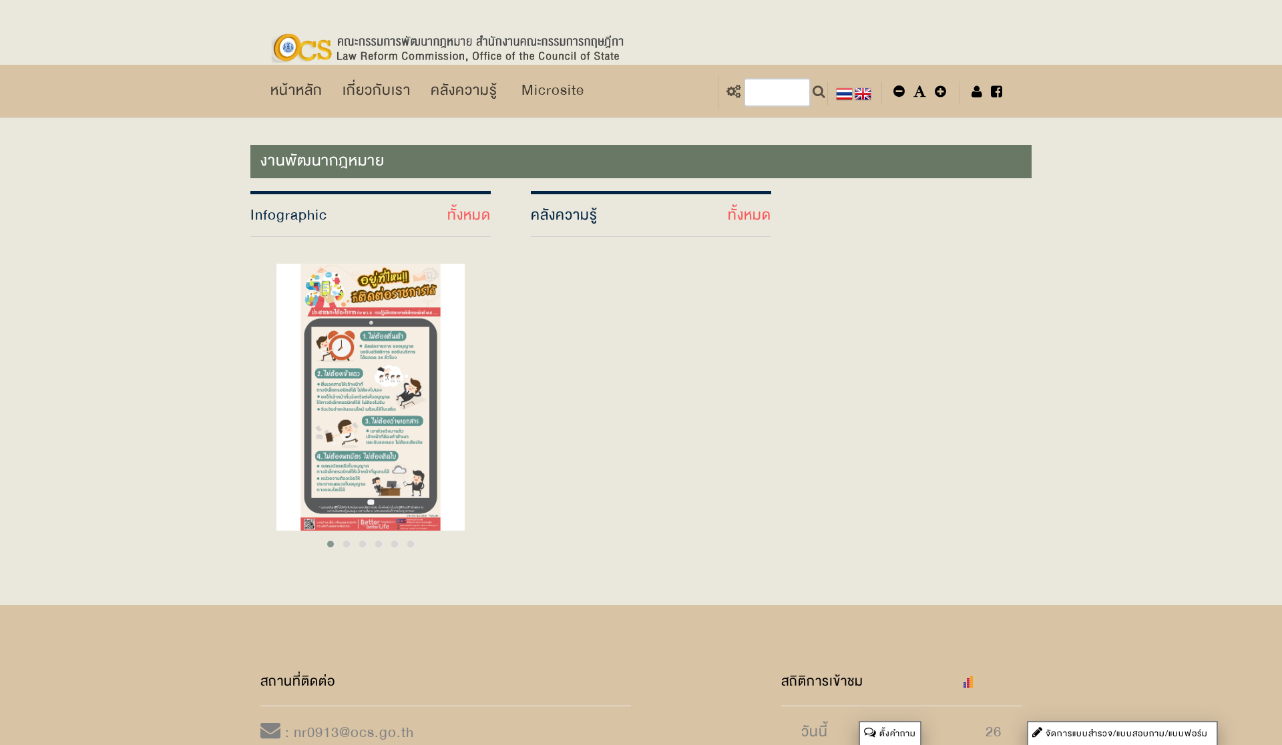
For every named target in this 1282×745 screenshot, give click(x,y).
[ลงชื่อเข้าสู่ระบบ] (977, 92)
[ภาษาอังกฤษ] (863, 93)
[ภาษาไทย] (844, 93)
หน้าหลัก (296, 90)
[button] (1122, 733)
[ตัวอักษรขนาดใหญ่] (940, 92)
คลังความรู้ (464, 90)
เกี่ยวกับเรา (377, 90)
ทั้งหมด (469, 215)
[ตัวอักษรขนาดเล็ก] (899, 92)
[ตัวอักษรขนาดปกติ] (919, 92)
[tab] (1122, 733)
